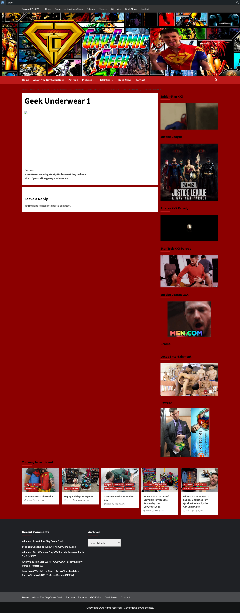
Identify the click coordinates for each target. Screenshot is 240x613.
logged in (44, 205)
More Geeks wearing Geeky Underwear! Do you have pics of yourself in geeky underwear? (55, 174)
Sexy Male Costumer (114, 488)
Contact (145, 8)
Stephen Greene (31, 546)
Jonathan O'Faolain (33, 571)
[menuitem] (3, 2)
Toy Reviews (160, 485)
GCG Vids (116, 8)
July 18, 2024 (198, 511)
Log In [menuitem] (10, 2)
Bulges (28, 485)
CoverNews (130, 607)
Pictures (103, 8)
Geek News (131, 8)
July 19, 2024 (159, 511)
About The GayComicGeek (69, 8)
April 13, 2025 (40, 500)
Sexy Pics (130, 488)
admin (29, 500)
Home (48, 8)
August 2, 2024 (120, 504)
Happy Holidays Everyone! (78, 496)
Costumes (38, 485)
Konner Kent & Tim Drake (38, 496)
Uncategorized (71, 488)
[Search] (216, 80)
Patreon (91, 8)
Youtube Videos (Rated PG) (156, 488)
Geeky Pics (30, 488)
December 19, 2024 (82, 500)
